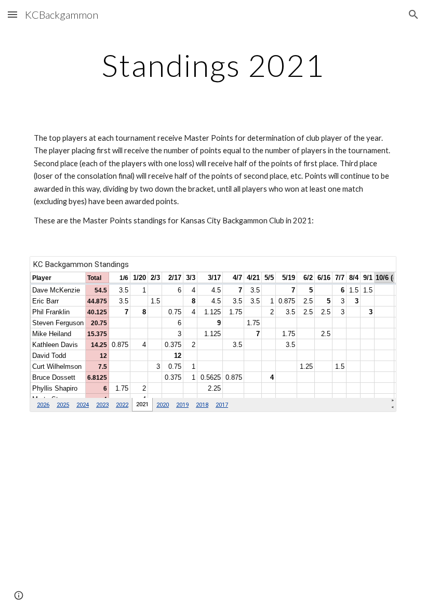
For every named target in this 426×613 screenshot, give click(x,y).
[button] (12, 14)
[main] (213, 65)
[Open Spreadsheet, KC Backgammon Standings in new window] (376, 269)
